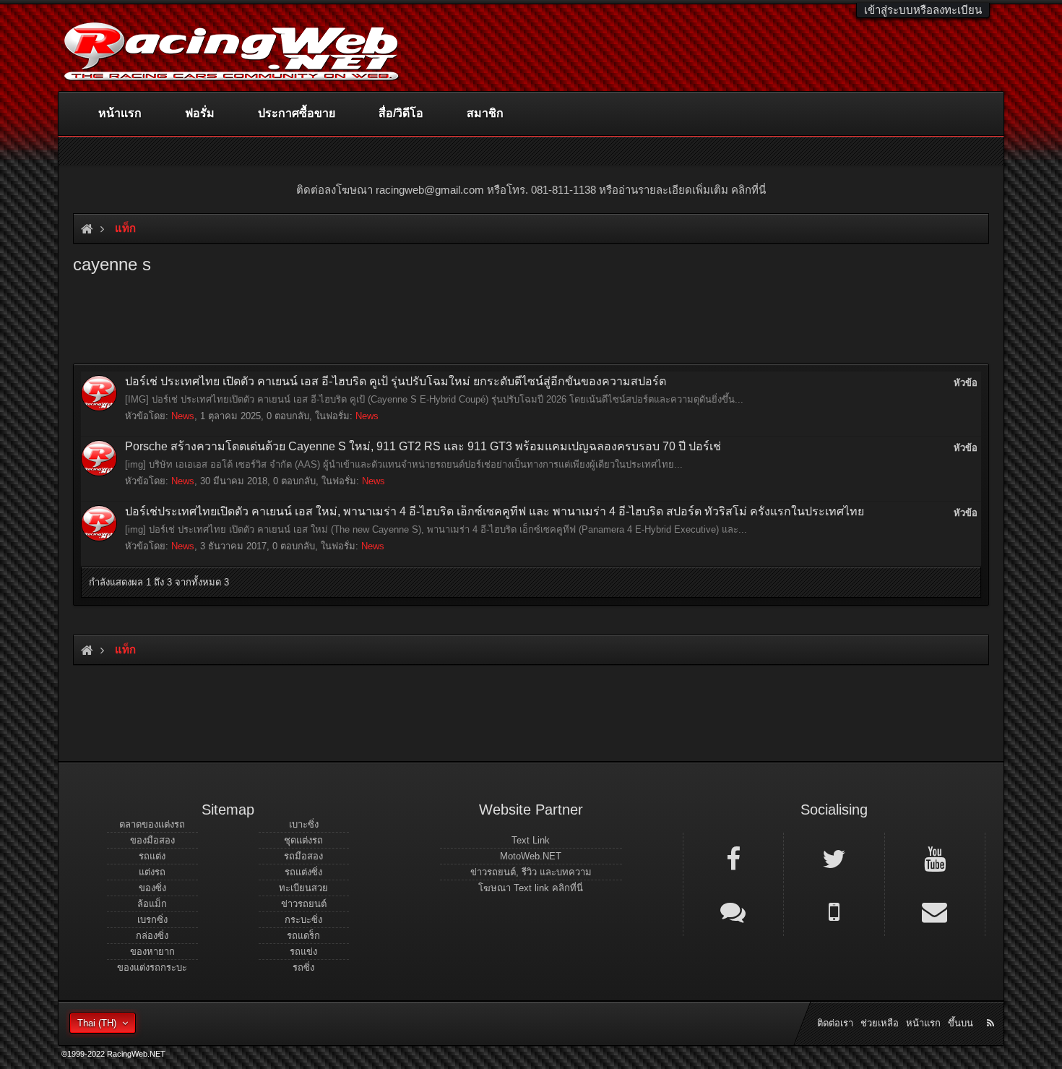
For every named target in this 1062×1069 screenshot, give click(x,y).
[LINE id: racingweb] (733, 910)
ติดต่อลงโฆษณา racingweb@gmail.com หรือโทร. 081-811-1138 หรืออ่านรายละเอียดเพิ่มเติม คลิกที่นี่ (531, 190)
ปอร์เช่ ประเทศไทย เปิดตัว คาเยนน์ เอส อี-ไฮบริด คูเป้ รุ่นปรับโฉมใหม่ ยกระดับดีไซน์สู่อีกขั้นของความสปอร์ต (395, 381)
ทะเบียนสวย (303, 888)
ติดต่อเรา (835, 1023)
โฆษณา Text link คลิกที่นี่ (530, 888)
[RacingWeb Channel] (935, 858)
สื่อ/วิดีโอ (401, 113)
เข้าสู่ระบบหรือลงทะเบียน (923, 10)
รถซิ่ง (303, 967)
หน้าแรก (120, 113)
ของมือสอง (152, 840)
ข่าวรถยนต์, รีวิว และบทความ (531, 872)
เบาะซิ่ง (304, 824)
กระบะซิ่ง (303, 919)
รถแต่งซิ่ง (303, 872)
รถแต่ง (152, 856)
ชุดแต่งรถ (303, 840)
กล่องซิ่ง (152, 935)
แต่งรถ (152, 872)
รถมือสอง (303, 856)
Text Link (530, 840)
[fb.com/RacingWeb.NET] (733, 858)
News (182, 416)
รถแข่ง (303, 951)
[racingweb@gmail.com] (935, 910)
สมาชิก (485, 113)
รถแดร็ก (303, 935)
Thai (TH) (96, 1023)
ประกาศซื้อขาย (296, 113)
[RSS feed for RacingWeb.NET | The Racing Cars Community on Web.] (992, 1007)
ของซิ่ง (152, 888)
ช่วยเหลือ (879, 1023)
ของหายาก (152, 951)
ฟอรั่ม (200, 113)
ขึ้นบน (960, 1023)
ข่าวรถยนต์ (304, 903)
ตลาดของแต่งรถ (152, 824)
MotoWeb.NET (530, 856)
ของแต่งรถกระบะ (152, 967)
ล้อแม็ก (152, 903)
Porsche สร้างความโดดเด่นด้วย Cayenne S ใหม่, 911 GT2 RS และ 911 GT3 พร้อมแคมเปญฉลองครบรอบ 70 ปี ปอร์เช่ (423, 446)
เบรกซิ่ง (152, 919)
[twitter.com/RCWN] (834, 858)
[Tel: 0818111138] (834, 910)
